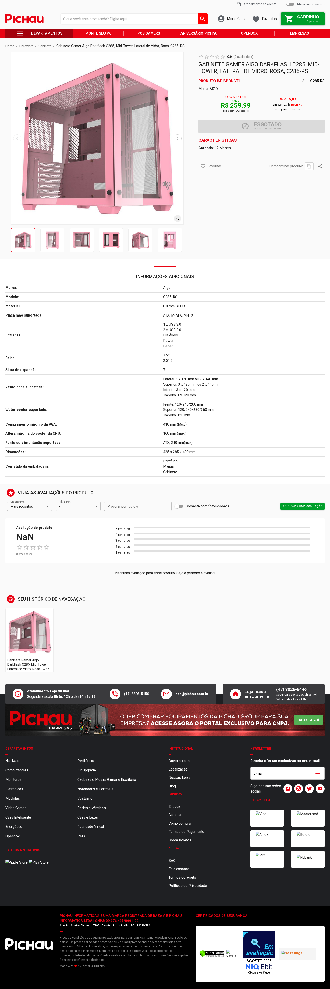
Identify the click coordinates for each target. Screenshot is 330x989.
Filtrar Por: (65, 501)
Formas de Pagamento (186, 832)
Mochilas (12, 798)
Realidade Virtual (90, 827)
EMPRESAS (299, 33)
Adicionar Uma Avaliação (302, 506)
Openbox (12, 836)
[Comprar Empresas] (165, 720)
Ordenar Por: (17, 501)
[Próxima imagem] (178, 138)
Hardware (12, 761)
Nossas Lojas (179, 777)
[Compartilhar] (320, 166)
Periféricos (86, 761)
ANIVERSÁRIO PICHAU (199, 33)
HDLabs (99, 966)
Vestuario (84, 798)
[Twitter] (308, 788)
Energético (13, 827)
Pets (81, 836)
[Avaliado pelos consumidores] (259, 954)
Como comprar (180, 823)
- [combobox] (59, 506)
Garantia (175, 815)
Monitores (13, 779)
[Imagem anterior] (17, 138)
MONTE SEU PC (98, 33)
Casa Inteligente (18, 817)
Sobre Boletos (180, 840)
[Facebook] (287, 788)
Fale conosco (179, 869)
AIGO (214, 89)
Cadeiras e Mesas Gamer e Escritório (106, 779)
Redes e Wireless (91, 808)
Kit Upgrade (86, 770)
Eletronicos (14, 789)
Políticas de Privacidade (188, 886)
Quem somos (179, 761)
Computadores (17, 770)
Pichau (86, 966)
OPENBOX (249, 33)
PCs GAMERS (148, 33)
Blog (172, 786)
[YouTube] (319, 788)
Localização (178, 769)
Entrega (174, 806)
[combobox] (133, 19)
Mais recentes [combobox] (21, 506)
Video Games (15, 808)
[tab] (23, 240)
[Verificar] (211, 956)
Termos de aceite (182, 877)
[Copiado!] (309, 166)
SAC (172, 860)
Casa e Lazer (87, 817)
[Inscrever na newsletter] (318, 773)
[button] (203, 166)
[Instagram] (297, 788)
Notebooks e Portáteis (95, 789)
